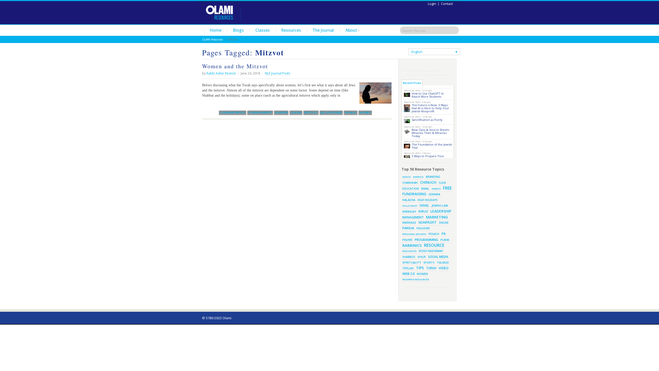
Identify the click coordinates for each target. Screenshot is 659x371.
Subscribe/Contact (439, 67)
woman (351, 112)
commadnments (232, 112)
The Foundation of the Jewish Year (432, 145)
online (443, 222)
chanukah (410, 182)
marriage (409, 222)
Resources (291, 30)
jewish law (439, 205)
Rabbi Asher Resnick (221, 73)
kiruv (423, 211)
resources (409, 251)
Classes (262, 30)
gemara (434, 194)
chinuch (428, 182)
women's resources (415, 279)
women (365, 112)
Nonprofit (428, 222)
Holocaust (409, 205)
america (418, 177)
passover (423, 228)
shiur (422, 257)
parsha (408, 228)
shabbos (408, 257)
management (413, 217)
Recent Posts (412, 83)
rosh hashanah (431, 251)
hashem (281, 112)
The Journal (323, 30)
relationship (331, 112)
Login (432, 3)
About (351, 30)
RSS (407, 67)
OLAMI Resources (212, 39)
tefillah (408, 268)
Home (215, 30)
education (410, 188)
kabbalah (409, 211)
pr (443, 233)
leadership (440, 211)
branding (433, 177)
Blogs (238, 30)
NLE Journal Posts (277, 73)
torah (431, 268)
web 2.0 (408, 273)
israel (424, 205)
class (442, 182)
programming (426, 240)
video (443, 268)
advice (406, 177)
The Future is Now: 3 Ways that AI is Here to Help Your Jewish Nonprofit (430, 108)
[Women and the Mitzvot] (374, 94)
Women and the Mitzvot (235, 66)
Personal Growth (414, 234)
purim (444, 240)
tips (420, 267)
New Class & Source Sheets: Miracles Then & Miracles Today (431, 133)
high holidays (428, 200)
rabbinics (412, 245)
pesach (434, 234)
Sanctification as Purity (427, 120)
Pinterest (428, 67)
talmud (443, 262)
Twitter (418, 67)
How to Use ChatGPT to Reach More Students (428, 94)
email (425, 188)
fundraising (414, 193)
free (447, 188)
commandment (260, 112)
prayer (407, 240)
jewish (295, 112)
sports (429, 262)
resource (434, 245)
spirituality (411, 262)
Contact (447, 3)
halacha (408, 200)
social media (438, 257)
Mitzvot (311, 112)
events (436, 188)
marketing (437, 217)
